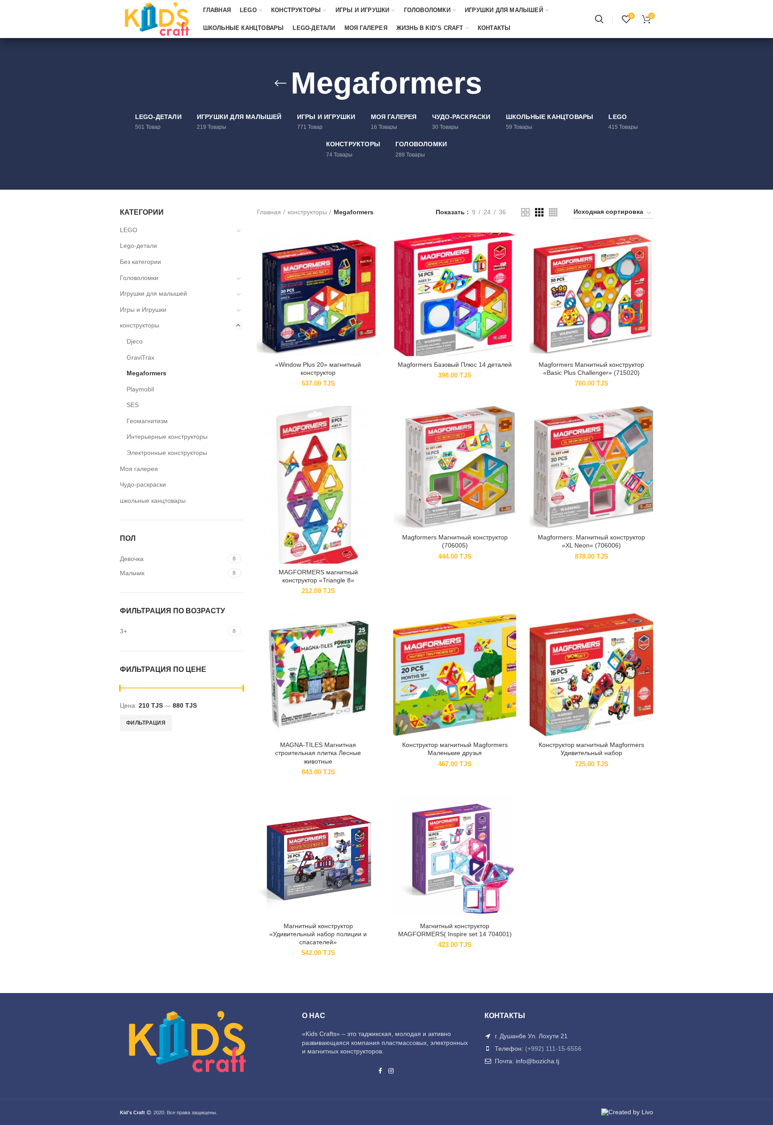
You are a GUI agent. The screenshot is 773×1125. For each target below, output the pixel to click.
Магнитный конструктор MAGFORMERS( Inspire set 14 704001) (455, 930)
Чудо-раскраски (143, 484)
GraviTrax (140, 357)
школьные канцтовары (153, 500)
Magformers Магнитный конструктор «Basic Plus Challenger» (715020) (591, 368)
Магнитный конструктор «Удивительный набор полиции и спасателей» (318, 934)
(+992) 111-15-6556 (553, 1048)
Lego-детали (138, 245)
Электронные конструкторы (167, 452)
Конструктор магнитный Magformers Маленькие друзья (455, 748)
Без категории (140, 261)
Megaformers (146, 373)
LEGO (128, 229)
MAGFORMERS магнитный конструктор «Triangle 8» (318, 576)
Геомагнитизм (147, 421)
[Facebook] (380, 1071)
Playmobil (140, 389)
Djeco (135, 341)
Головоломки (139, 277)
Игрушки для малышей (153, 293)
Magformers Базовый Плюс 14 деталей (455, 364)
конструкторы (307, 212)
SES (133, 404)
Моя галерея (139, 468)
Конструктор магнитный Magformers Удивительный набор (591, 748)
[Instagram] (391, 1071)
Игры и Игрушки (143, 309)
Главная (269, 212)
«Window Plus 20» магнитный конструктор (318, 368)
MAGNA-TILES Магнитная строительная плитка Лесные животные (318, 752)
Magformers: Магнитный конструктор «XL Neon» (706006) (591, 541)
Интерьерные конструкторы (167, 436)
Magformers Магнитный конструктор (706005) (455, 541)
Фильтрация (146, 723)
